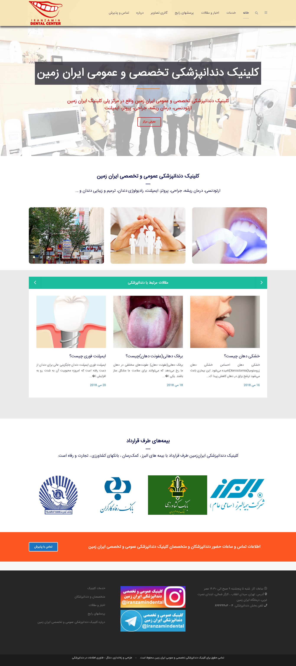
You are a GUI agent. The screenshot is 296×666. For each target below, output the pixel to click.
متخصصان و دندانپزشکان (90, 597)
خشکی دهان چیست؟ (242, 356)
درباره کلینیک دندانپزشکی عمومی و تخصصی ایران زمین (71, 622)
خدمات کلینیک (96, 588)
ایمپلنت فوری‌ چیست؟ (87, 356)
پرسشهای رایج (96, 613)
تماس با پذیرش (43, 546)
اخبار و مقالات (97, 605)
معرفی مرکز (149, 131)
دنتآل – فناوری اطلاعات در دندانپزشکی (92, 658)
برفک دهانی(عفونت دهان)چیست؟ (154, 356)
